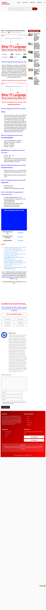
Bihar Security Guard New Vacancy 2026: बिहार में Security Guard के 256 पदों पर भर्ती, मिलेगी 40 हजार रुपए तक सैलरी (37, 54)
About (28, 418)
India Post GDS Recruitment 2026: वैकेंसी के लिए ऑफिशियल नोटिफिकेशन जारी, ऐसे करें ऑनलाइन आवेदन (37, 72)
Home (18, 2)
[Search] (34, 9)
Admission (39, 2)
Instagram (20, 322)
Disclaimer (29, 424)
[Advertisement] (23, 20)
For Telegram (7, 319)
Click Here (20, 232)
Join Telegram (34, 440)
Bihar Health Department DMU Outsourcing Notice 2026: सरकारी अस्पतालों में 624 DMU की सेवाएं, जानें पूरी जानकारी (37, 63)
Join (12, 54)
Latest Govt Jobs (8, 431)
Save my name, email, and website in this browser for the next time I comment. (15, 403)
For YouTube (20, 325)
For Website (7, 325)
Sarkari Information (6, 3)
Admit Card (32, 2)
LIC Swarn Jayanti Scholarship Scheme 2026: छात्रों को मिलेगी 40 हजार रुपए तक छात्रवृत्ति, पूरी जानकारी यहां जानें (37, 81)
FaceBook (7, 322)
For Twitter (20, 319)
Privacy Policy (29, 422)
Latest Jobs (24, 2)
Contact (28, 420)
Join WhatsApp (34, 436)
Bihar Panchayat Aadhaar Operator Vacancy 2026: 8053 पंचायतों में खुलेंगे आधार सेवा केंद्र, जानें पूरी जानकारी (37, 37)
